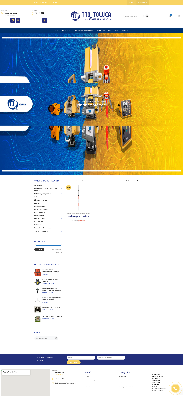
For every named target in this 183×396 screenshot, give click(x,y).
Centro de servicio (104, 30)
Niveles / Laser (156, 382)
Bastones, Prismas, (124, 378)
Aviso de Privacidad (92, 384)
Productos (89, 378)
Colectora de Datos (125, 384)
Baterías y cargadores (42, 194)
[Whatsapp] (44, 20)
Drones (37, 203)
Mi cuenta (143, 2)
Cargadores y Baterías (126, 382)
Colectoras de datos (42, 197)
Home (36, 2)
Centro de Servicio (91, 382)
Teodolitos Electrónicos (43, 228)
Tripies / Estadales (41, 231)
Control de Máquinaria (126, 386)
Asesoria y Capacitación (93, 380)
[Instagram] (18, 20)
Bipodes (121, 380)
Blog (116, 30)
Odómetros (38, 222)
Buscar (146, 16)
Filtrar (39, 249)
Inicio (78, 101)
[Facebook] (12, 20)
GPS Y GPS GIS (39, 212)
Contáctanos (54, 2)
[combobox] (137, 181)
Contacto (125, 30)
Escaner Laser (156, 374)
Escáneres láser (40, 206)
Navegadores (39, 216)
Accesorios (38, 185)
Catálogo (65, 30)
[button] (89, 187)
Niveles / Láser (39, 219)
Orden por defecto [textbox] (132, 181)
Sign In (133, 2)
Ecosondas (122, 392)
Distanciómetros (40, 200)
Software (37, 225)
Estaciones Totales (41, 209)
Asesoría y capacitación (84, 30)
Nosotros (43, 2)
